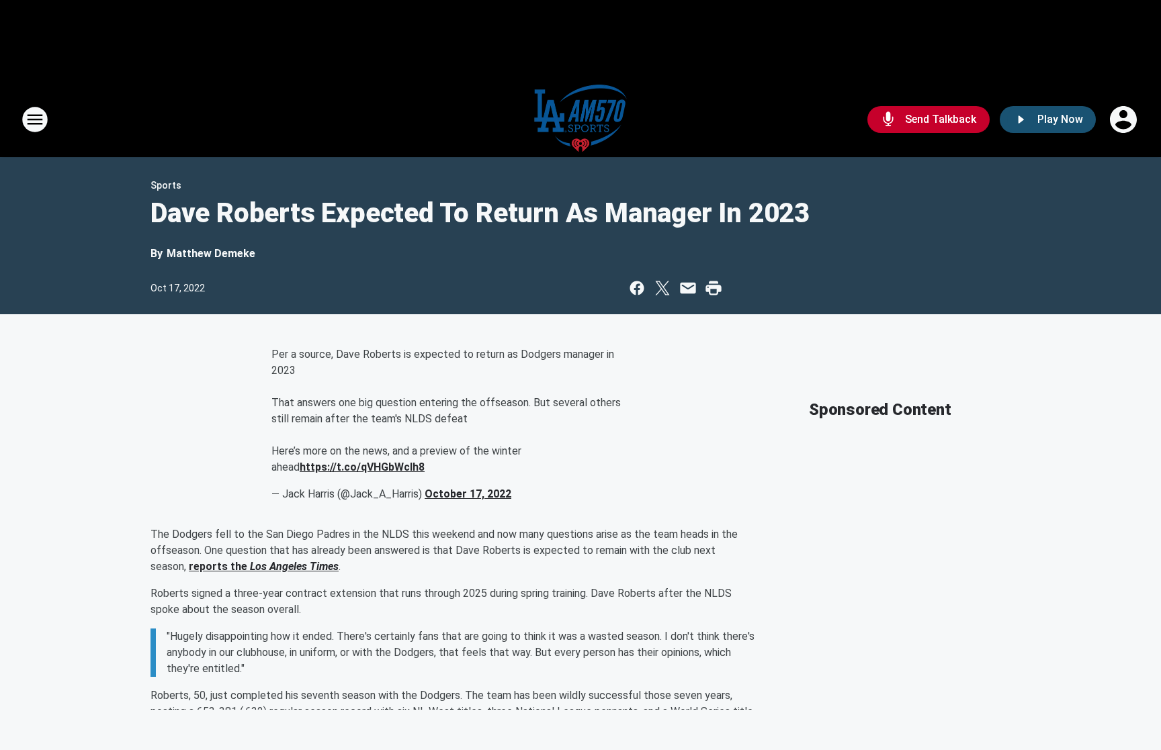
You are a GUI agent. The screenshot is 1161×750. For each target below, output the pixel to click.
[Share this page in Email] (688, 288)
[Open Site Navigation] (35, 119)
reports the (219, 566)
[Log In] (1125, 119)
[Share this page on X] (662, 288)
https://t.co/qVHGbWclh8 (362, 467)
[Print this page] (713, 288)
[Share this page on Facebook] (637, 288)
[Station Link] (580, 119)
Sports (165, 185)
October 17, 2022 (468, 493)
